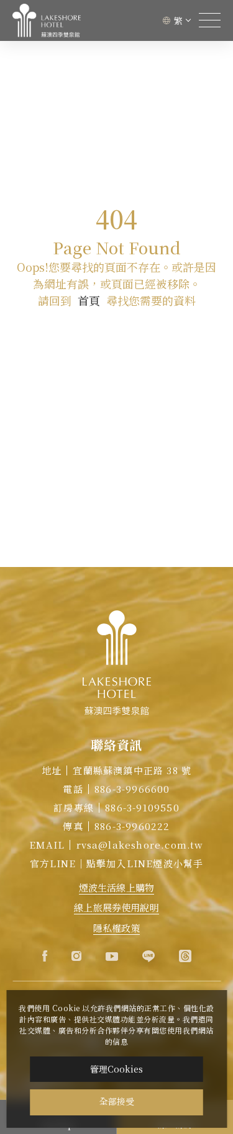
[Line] (148, 956)
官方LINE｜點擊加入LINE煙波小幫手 (117, 863)
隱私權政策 (116, 927)
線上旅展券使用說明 (116, 907)
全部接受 (116, 1102)
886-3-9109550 (142, 807)
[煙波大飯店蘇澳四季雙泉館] (46, 20)
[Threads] (185, 956)
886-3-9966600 (132, 788)
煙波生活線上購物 (116, 887)
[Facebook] (44, 956)
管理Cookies (116, 1069)
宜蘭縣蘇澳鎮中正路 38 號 (132, 770)
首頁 (89, 300)
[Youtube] (112, 956)
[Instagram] (76, 956)
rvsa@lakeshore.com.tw (140, 844)
